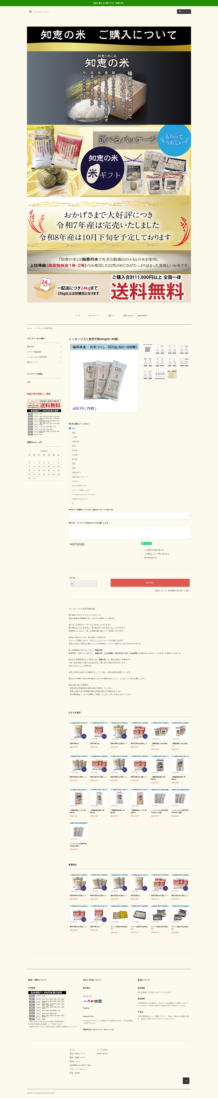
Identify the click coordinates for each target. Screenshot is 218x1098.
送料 (110, 316)
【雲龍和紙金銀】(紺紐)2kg (158, 778)
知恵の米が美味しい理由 (39, 394)
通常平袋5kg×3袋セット (78, 777)
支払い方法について (78, 1054)
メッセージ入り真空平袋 (43, 328)
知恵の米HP (142, 316)
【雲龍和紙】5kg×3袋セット (179, 745)
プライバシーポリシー (78, 1069)
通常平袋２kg (95, 743)
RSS (71, 1073)
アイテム (185, 11)
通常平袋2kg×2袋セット (139, 777)
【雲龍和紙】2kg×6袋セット (159, 745)
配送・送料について (78, 1057)
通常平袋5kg (74, 743)
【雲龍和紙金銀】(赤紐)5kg (118, 811)
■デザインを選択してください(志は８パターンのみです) (91, 510)
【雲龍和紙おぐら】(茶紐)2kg (78, 811)
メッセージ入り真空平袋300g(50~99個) (179, 811)
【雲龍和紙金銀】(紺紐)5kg (97, 811)
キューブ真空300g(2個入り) (179, 928)
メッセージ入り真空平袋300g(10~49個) (159, 811)
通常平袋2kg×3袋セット (98, 777)
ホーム (30, 328)
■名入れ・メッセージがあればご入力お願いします (88, 523)
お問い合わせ (128, 316)
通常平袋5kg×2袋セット (119, 777)
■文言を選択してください (79, 424)
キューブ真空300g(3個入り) (159, 928)
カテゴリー (92, 316)
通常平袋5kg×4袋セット (119, 743)
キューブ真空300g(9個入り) (119, 928)
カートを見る (102, 1050)
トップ (77, 316)
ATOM (77, 1073)
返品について (160, 591)
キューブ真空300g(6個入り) (139, 928)
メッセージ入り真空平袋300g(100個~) (78, 845)
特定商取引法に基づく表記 (178, 591)
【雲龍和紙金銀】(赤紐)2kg (178, 778)
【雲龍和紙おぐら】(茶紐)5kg (138, 811)
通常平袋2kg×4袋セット (139, 743)
